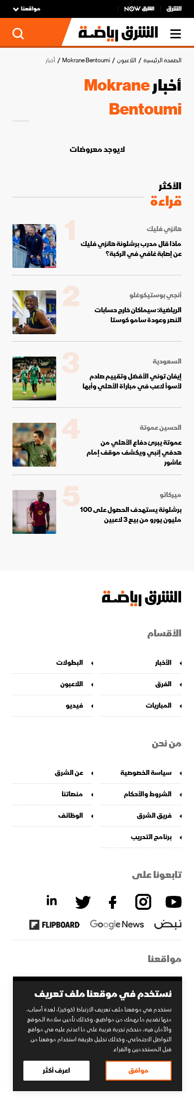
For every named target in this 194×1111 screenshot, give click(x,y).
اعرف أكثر (56, 1070)
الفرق (163, 684)
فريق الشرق (154, 815)
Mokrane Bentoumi (86, 60)
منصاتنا (72, 794)
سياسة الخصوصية (146, 772)
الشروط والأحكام (148, 794)
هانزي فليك (164, 229)
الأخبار (163, 662)
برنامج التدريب (151, 837)
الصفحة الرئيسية (162, 60)
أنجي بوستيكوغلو (155, 295)
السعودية (167, 362)
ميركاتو (171, 495)
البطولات (69, 662)
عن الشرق (69, 772)
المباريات (159, 705)
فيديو (74, 705)
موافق (138, 1070)
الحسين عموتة (161, 428)
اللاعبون (126, 60)
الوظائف (70, 815)
